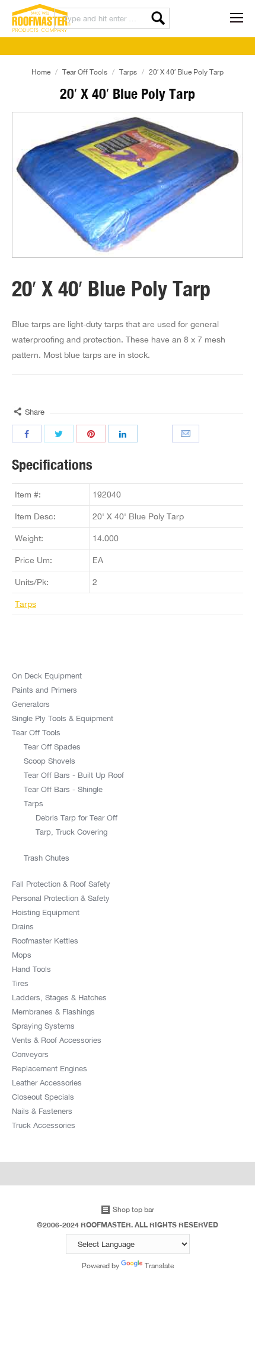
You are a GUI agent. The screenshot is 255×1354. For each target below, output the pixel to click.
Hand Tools (31, 969)
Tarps (128, 71)
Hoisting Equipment (45, 912)
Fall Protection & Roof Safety (61, 883)
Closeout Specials (43, 1096)
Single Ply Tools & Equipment (62, 718)
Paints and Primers (44, 689)
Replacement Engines (49, 1068)
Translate (159, 1265)
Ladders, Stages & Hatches (59, 997)
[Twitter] (59, 433)
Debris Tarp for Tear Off (76, 817)
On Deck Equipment (47, 675)
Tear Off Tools (84, 71)
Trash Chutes (46, 857)
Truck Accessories (43, 1125)
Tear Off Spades (52, 746)
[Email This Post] (187, 433)
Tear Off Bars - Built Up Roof (74, 775)
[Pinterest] (91, 433)
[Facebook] (27, 433)
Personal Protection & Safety (61, 898)
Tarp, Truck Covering (71, 831)
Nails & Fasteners (42, 1111)
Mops (21, 954)
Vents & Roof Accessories (56, 1040)
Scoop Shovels (49, 760)
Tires (20, 983)
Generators (31, 704)
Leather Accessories (47, 1082)
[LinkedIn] (123, 433)
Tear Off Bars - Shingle (63, 789)
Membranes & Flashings (53, 1011)
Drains (23, 926)
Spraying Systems (43, 1025)
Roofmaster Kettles (45, 940)
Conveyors (30, 1054)
